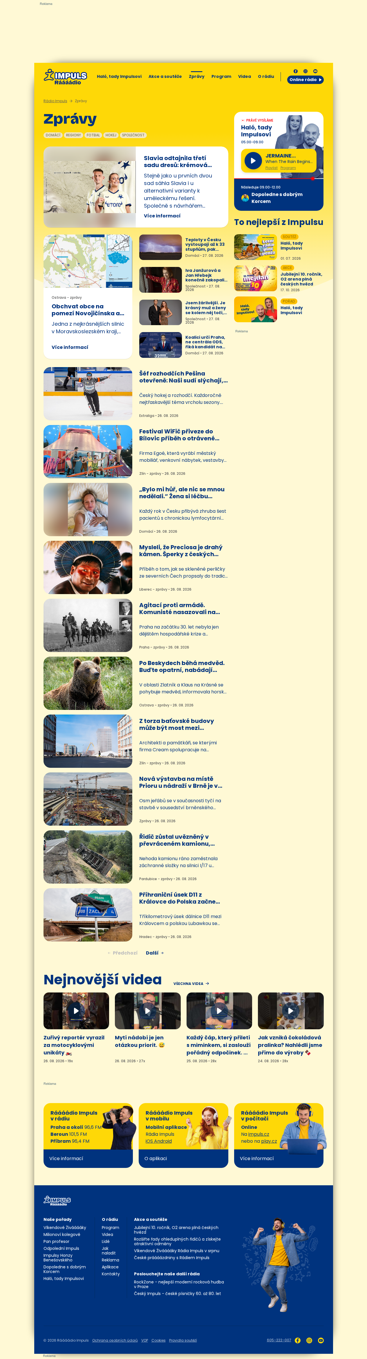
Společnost (133, 135)
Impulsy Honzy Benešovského (58, 1257)
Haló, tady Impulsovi (119, 76)
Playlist (271, 168)
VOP (144, 1340)
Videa (244, 76)
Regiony (73, 135)
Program (221, 76)
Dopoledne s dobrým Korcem (65, 1269)
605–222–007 (279, 1340)
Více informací (162, 216)
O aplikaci (155, 1158)
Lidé (106, 1241)
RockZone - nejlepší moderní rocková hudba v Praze (179, 1284)
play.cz (269, 1141)
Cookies (158, 1340)
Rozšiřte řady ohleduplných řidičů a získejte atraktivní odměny (177, 1241)
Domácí (53, 135)
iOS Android (159, 1141)
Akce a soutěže (165, 76)
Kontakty (111, 1274)
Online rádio (303, 80)
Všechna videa (188, 984)
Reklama (110, 1260)
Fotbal (93, 135)
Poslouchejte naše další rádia (167, 1274)
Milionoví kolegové (62, 1234)
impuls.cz (258, 1134)
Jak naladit (109, 1250)
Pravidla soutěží (183, 1340)
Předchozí (125, 953)
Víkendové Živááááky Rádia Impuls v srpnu (176, 1250)
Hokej (111, 135)
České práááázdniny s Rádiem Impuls (171, 1257)
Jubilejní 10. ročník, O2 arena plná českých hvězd (176, 1230)
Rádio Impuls (55, 100)
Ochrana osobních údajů (115, 1340)
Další (152, 953)
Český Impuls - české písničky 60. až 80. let (177, 1293)
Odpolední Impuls (61, 1248)
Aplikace (110, 1267)
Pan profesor (56, 1241)
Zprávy (197, 76)
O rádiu (110, 1219)
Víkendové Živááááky (65, 1227)
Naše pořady (58, 1219)
